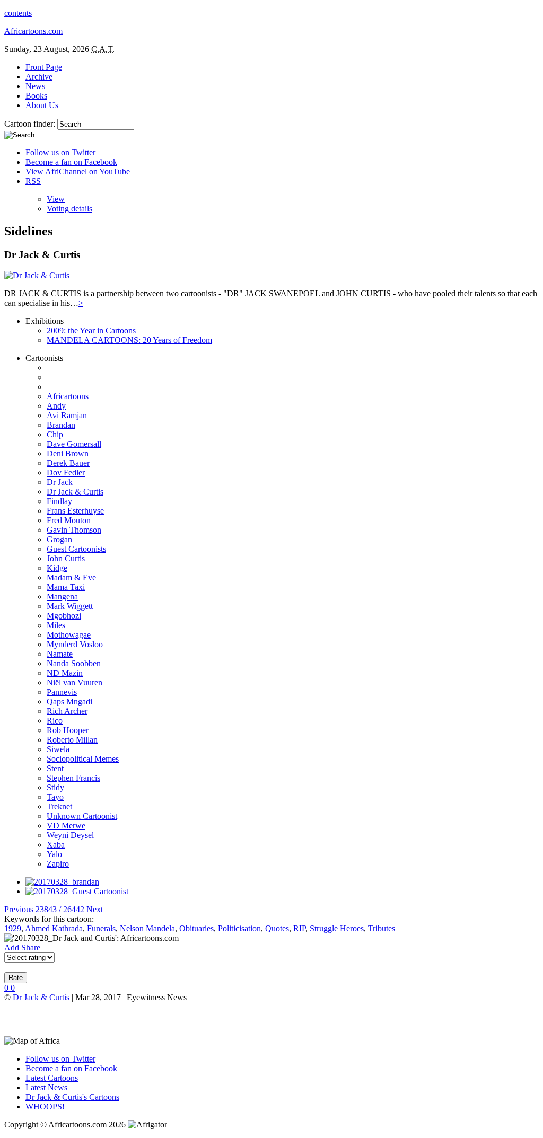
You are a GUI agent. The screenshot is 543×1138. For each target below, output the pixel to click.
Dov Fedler (66, 472)
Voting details (69, 208)
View (56, 199)
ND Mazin (65, 672)
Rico (55, 720)
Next (94, 909)
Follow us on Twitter (60, 152)
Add (11, 947)
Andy (56, 405)
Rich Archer (67, 711)
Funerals (101, 928)
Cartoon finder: (30, 123)
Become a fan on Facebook (71, 161)
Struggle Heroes (337, 928)
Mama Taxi (66, 587)
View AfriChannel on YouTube (77, 171)
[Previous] (62, 881)
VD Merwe (66, 825)
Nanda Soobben (74, 663)
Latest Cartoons (51, 1077)
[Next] (76, 891)
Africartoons (68, 396)
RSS (33, 181)
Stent (55, 768)
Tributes (381, 928)
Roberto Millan (72, 739)
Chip (55, 434)
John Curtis (66, 558)
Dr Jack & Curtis (75, 491)
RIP (299, 928)
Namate (60, 653)
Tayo (55, 796)
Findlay (59, 501)
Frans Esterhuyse (75, 510)
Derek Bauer (68, 462)
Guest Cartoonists (76, 548)
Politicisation (239, 928)
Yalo (54, 854)
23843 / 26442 (60, 909)
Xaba (56, 844)
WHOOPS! (45, 1106)
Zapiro (58, 863)
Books (36, 95)
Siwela (58, 749)
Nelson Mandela (147, 928)
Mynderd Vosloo (75, 644)
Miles (56, 625)
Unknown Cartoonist (82, 816)
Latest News (46, 1087)
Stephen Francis (73, 777)
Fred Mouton (69, 520)
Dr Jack (60, 482)
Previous (18, 909)
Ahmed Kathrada (54, 928)
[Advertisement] (128, 1018)
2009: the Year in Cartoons (91, 330)
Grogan (59, 539)
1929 (12, 928)
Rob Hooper (68, 730)
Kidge (57, 567)
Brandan (61, 424)
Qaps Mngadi (69, 701)
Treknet (59, 806)
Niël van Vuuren (74, 682)
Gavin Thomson (74, 529)
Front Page (43, 67)
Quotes (277, 928)
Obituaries (196, 928)
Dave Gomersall (74, 443)
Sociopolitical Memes (83, 758)
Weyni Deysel (70, 835)
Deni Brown (68, 453)
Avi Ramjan (67, 415)
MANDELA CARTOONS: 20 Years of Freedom (129, 340)
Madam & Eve (71, 577)
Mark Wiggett (70, 606)
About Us (41, 105)
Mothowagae (69, 634)
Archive (38, 76)
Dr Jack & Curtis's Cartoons (72, 1096)
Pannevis (62, 691)
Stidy (55, 787)
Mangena (62, 596)
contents (18, 12)
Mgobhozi (64, 615)
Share (30, 947)
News (35, 86)
